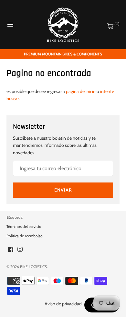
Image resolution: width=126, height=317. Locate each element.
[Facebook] (10, 250)
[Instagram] (20, 250)
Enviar (63, 190)
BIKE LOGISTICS (33, 266)
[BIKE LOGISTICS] (63, 25)
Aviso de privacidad (63, 304)
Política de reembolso (24, 236)
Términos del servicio (23, 226)
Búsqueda (14, 217)
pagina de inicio (81, 91)
